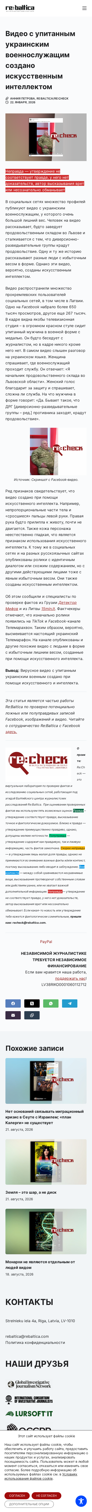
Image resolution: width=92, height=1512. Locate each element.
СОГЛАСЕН (17, 1495)
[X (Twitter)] (32, 1003)
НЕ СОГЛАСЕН (46, 1495)
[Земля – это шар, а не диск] (45, 1162)
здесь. (11, 731)
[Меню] (84, 8)
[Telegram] (69, 1003)
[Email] (13, 1015)
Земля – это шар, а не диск (30, 1192)
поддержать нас (70, 978)
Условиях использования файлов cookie (40, 1476)
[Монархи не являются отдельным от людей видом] (45, 1231)
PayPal (46, 941)
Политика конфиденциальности (35, 1342)
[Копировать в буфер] (32, 1015)
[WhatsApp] (51, 1003)
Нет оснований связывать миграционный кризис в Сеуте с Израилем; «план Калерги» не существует (44, 1117)
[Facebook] (13, 1003)
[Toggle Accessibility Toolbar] (81, 1501)
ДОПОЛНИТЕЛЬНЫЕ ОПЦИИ (29, 1504)
